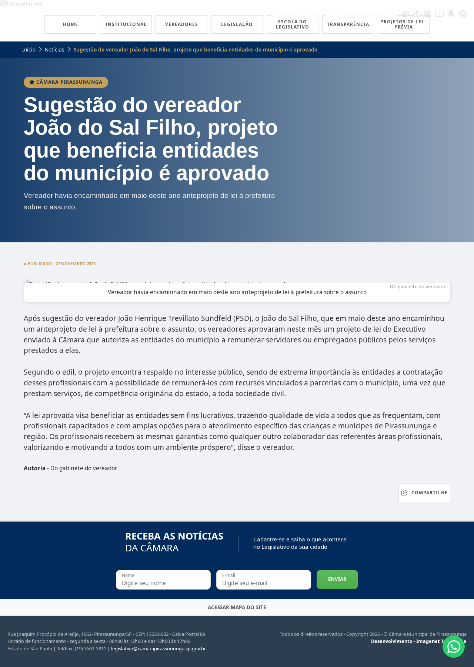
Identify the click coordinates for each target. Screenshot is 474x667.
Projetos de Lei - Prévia (403, 24)
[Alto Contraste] (310, 13)
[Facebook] (416, 13)
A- (279, 13)
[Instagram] (428, 13)
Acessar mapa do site (237, 607)
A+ (299, 13)
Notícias (54, 49)
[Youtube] (439, 13)
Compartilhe (429, 493)
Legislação (237, 24)
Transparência (348, 24)
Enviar (337, 579)
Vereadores (181, 24)
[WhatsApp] (406, 13)
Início (29, 49)
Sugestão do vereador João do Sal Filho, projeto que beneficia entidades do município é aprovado (195, 49)
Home (70, 24)
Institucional (126, 24)
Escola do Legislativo (292, 24)
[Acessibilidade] (463, 13)
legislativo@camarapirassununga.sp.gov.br (158, 648)
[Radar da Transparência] (451, 13)
